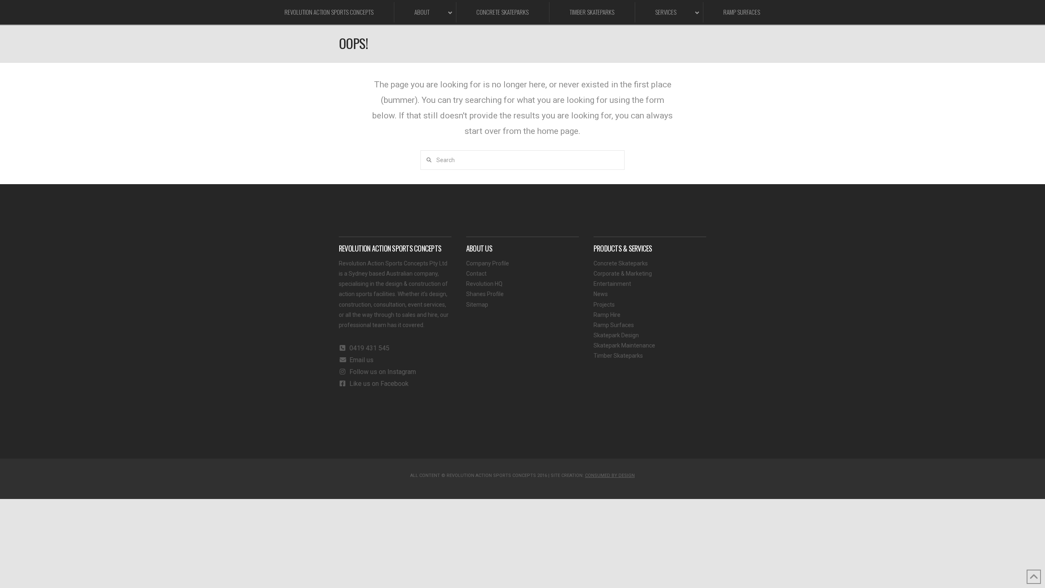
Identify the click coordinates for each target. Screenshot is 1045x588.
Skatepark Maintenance (624, 345)
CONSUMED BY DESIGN (610, 475)
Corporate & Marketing (623, 273)
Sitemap (477, 304)
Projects (604, 304)
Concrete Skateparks (621, 263)
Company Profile (487, 263)
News (601, 294)
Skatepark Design (616, 335)
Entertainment (612, 284)
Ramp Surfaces (614, 325)
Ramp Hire (607, 315)
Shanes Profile (485, 294)
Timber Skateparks (618, 355)
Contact (476, 273)
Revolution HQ (484, 284)
